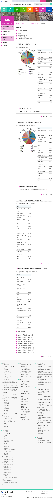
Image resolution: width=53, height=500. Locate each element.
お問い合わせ (29, 1)
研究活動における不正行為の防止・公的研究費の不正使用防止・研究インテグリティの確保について (10, 387)
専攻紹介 (6, 435)
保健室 (22, 406)
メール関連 (23, 414)
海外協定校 (40, 381)
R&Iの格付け (6, 410)
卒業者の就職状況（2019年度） (26, 337)
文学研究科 (6, 453)
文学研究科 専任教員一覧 (9, 457)
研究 (17, 9)
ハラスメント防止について (27, 403)
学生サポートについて (26, 398)
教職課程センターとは (43, 425)
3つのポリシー (7, 433)
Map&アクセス (7, 416)
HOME (17, 23)
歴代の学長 (6, 379)
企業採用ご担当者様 (7, 31)
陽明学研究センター (25, 366)
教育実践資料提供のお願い (44, 430)
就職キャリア (39, 388)
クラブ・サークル (25, 394)
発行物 (39, 428)
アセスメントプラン (8, 384)
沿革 (5, 368)
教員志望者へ (41, 415)
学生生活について (25, 391)
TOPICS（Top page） (26, 381)
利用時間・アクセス (42, 392)
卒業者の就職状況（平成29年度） (26, 341)
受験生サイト (22, 379)
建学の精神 (6, 364)
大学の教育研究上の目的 (9, 366)
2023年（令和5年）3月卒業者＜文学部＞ (30, 111)
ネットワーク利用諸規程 (26, 419)
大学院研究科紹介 (7, 451)
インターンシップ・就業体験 (44, 417)
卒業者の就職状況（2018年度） (26, 339)
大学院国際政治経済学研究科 (25, 38)
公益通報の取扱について (46, 493)
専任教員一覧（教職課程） (9, 449)
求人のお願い (41, 404)
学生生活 (29, 9)
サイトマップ (36, 1)
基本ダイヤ (6, 423)
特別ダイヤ (6, 425)
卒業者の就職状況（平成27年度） (26, 345)
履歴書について (41, 418)
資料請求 (43, 1)
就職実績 (40, 394)
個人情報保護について (8, 402)
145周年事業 (6, 403)
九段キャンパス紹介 (8, 418)
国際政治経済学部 (22, 35)
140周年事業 (6, 405)
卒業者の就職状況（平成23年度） (26, 352)
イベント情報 (24, 384)
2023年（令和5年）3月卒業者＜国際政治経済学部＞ (33, 189)
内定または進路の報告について (45, 420)
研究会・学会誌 (24, 374)
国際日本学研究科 (7, 467)
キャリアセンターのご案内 (7, 27)
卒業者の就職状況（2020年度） (26, 335)
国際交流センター (42, 364)
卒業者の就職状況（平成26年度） (26, 347)
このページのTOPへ (47, 116)
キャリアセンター (35, 23)
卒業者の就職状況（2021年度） (26, 334)
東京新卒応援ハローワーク (44, 402)
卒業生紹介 (6, 369)
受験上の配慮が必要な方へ (27, 386)
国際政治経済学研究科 (8, 459)
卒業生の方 (5, 45)
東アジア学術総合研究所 (26, 364)
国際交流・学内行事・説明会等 (45, 372)
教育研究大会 (41, 427)
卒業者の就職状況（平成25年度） (26, 349)
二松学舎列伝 (7, 371)
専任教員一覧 (7, 438)
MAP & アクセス (15, 1)
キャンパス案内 (22, 1)
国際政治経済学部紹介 (8, 440)
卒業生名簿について (42, 409)
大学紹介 (4, 9)
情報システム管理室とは (26, 409)
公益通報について (7, 400)
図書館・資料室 (49, 9)
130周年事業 (6, 408)
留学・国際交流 (36, 9)
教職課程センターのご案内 (7, 38)
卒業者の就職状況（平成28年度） (26, 343)
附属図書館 (40, 438)
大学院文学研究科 (22, 37)
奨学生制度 (23, 399)
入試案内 (6, 475)
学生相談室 (23, 404)
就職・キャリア (42, 9)
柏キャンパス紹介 (7, 420)
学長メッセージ (7, 374)
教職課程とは (7, 448)
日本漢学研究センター (26, 368)
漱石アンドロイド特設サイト (27, 376)
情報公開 (6, 426)
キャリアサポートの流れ (43, 391)
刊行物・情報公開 (42, 379)
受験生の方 (5, 42)
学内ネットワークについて (27, 420)
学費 (22, 396)
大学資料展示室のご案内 (43, 440)
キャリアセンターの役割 (43, 389)
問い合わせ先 (29, 491)
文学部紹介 (6, 431)
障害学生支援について (26, 407)
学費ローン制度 (24, 401)
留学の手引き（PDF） (43, 384)
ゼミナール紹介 (7, 436)
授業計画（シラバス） (26, 393)
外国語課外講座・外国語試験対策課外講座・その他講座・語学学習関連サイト (44, 376)
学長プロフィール (7, 376)
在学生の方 (5, 34)
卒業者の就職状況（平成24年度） (26, 350)
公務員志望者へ (41, 414)
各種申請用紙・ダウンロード (44, 382)
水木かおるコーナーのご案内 (44, 442)
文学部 (19, 33)
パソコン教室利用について (27, 411)
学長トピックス (7, 377)
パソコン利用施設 (25, 412)
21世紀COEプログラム (26, 369)
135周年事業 (6, 407)
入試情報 (23, 9)
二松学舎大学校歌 (7, 372)
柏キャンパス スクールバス (10, 421)
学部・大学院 (10, 9)
